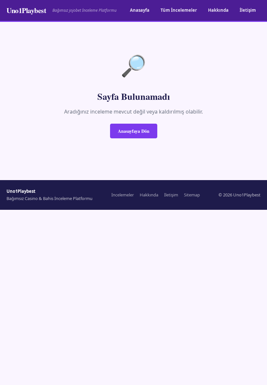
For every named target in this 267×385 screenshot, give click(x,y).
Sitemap (192, 195)
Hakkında (218, 10)
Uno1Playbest (26, 10)
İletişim (248, 10)
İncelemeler (122, 195)
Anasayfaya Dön (133, 131)
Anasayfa (139, 10)
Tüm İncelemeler (179, 10)
